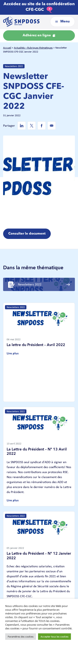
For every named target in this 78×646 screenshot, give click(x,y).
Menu (64, 21)
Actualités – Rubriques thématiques (33, 47)
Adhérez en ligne (37, 35)
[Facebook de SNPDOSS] (41, 125)
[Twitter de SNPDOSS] (31, 125)
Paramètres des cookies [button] (20, 636)
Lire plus (13, 353)
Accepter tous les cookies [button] (54, 636)
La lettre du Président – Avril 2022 (36, 345)
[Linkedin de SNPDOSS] (21, 125)
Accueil (7, 47)
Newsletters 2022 (14, 66)
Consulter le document (27, 233)
